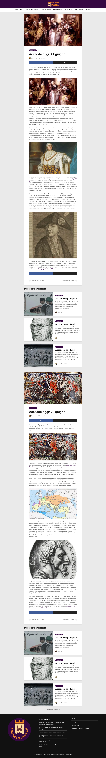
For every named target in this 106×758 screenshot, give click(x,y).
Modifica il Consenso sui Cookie (80, 728)
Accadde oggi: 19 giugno (53, 709)
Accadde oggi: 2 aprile (66, 350)
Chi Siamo (74, 718)
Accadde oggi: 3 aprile (66, 324)
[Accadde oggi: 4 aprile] (38, 304)
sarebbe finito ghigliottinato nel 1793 (43, 269)
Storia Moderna (57, 9)
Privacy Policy (75, 722)
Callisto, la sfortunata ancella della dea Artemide (52, 732)
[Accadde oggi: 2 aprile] (38, 355)
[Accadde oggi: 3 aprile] (38, 329)
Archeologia (68, 9)
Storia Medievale (46, 9)
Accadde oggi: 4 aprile (66, 298)
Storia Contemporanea (31, 9)
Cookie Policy (75, 725)
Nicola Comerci (61, 312)
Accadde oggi (33, 50)
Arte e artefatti (79, 9)
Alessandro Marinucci (62, 338)
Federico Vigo (34, 58)
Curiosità (88, 9)
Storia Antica (18, 9)
